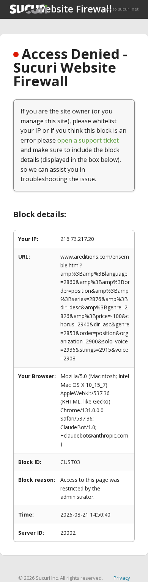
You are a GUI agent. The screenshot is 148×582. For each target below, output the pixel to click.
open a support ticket (88, 140)
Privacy (121, 577)
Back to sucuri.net (120, 9)
